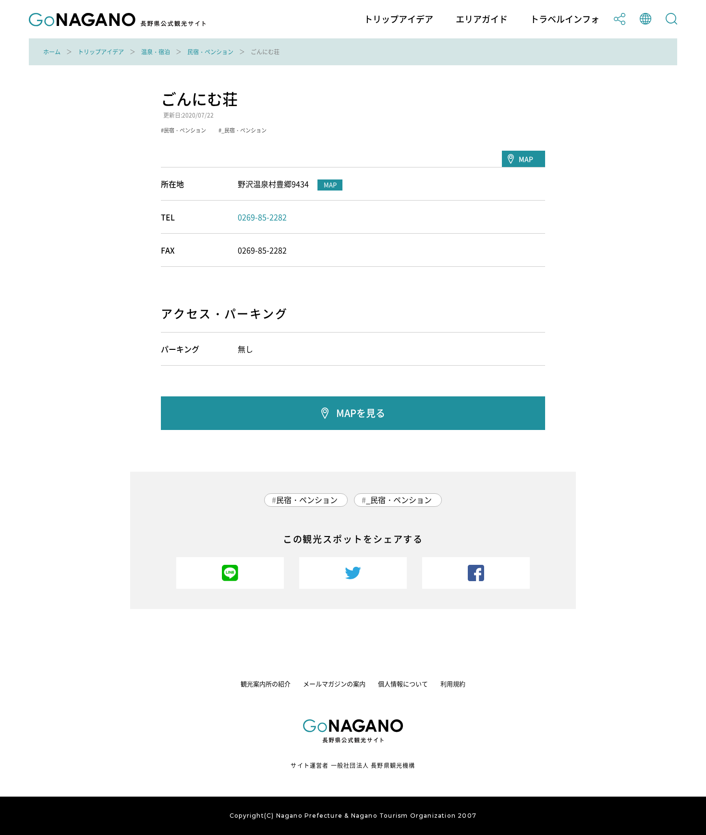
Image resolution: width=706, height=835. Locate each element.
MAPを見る (360, 413)
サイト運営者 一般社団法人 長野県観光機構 (353, 765)
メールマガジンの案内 (334, 683)
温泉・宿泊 (155, 52)
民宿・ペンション (210, 52)
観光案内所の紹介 (266, 683)
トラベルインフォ (564, 19)
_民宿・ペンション (399, 499)
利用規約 (452, 683)
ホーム (52, 52)
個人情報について (403, 683)
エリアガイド (482, 19)
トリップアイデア (398, 19)
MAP (526, 159)
